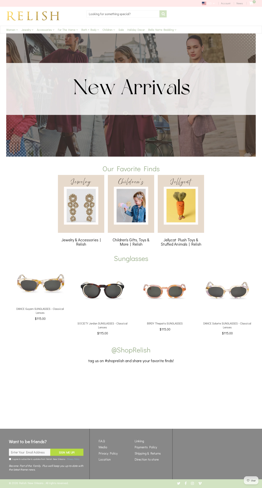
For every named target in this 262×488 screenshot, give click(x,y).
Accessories (45, 30)
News (240, 3)
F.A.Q (102, 441)
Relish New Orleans (31, 483)
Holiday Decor (136, 30)
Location (105, 459)
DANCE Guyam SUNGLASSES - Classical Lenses (40, 310)
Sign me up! (67, 452)
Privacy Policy (73, 459)
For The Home (67, 30)
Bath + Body (89, 30)
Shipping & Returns (148, 453)
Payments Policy (146, 447)
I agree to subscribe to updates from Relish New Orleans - (45, 459)
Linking (139, 441)
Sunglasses (131, 258)
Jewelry (26, 30)
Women (11, 30)
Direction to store (147, 459)
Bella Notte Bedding (161, 30)
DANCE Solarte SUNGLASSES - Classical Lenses (227, 325)
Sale (121, 30)
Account (225, 3)
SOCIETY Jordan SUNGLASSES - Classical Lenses (102, 325)
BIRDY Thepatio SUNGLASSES (165, 323)
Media (103, 447)
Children (107, 30)
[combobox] (123, 13)
